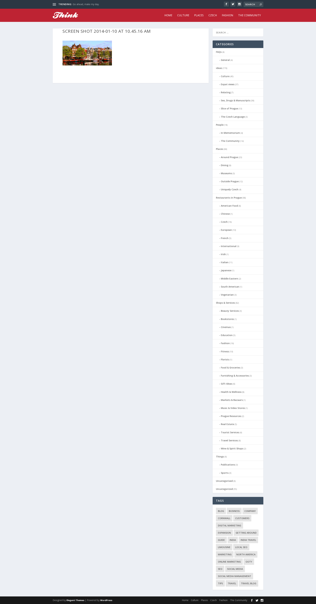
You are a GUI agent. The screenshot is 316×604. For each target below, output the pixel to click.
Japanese (226, 270)
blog (221, 511)
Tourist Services (230, 432)
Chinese (225, 213)
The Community (249, 15)
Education (227, 335)
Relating (226, 92)
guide (221, 539)
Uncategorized (224, 489)
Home (168, 15)
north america (245, 554)
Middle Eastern (229, 278)
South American (230, 286)
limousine (224, 547)
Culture (183, 15)
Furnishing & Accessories (235, 375)
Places (199, 15)
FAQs (219, 51)
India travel (248, 539)
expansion (224, 532)
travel (232, 583)
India (233, 539)
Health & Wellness (231, 391)
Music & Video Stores (233, 408)
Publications (228, 464)
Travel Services (229, 440)
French (224, 238)
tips (220, 583)
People (220, 124)
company (250, 511)
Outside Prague (230, 181)
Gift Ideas (226, 383)
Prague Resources (231, 416)
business (234, 511)
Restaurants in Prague (229, 197)
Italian (224, 262)
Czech (213, 15)
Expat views (227, 84)
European (226, 229)
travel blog (248, 583)
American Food (229, 205)
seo (220, 568)
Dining (224, 165)
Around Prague (229, 157)
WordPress (106, 600)
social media (235, 568)
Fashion (227, 15)
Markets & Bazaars (232, 400)
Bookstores (227, 319)
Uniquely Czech (229, 189)
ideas (219, 68)
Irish (223, 254)
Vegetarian (227, 294)
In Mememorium (230, 132)
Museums (226, 173)
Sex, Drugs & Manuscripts (235, 100)
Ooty (249, 561)
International (228, 246)
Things (220, 456)
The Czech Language (233, 116)
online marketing (229, 561)
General (225, 60)
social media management (234, 576)
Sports (224, 472)
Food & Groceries (230, 367)
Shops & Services (225, 302)
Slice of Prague (229, 108)
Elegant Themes (75, 600)
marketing (225, 554)
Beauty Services (230, 310)
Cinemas (226, 327)
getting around (246, 532)
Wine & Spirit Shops (232, 448)
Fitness (225, 351)
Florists (225, 359)
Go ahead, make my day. (86, 4)
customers (242, 518)
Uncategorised (224, 480)
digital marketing (229, 525)
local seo (241, 547)
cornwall (224, 518)
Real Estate (227, 424)
